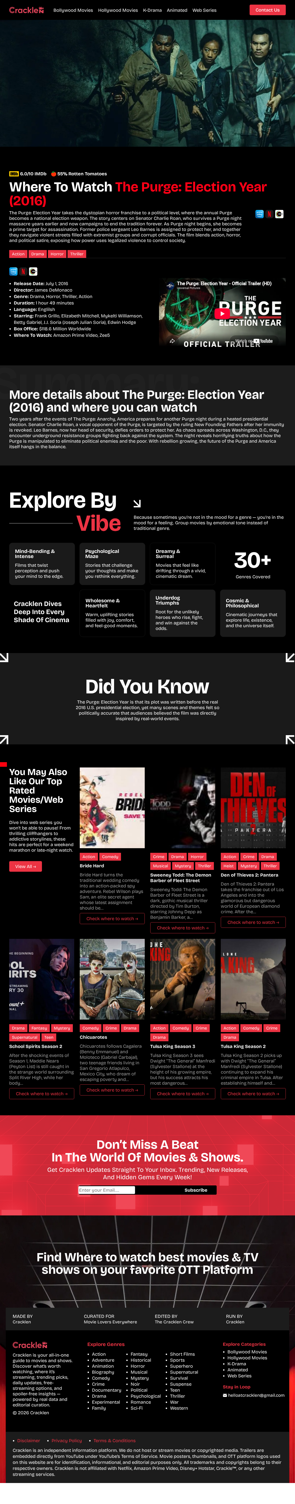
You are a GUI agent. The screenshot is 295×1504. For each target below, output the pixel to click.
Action (18, 254)
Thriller (76, 254)
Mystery (183, 865)
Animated (177, 10)
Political (139, 1390)
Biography (103, 1372)
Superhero (181, 1366)
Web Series (204, 10)
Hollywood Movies (118, 10)
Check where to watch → (112, 918)
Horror (57, 254)
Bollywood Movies (73, 10)
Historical (141, 1360)
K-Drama (152, 10)
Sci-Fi (137, 1408)
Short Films (182, 1354)
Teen (48, 1037)
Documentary (106, 1390)
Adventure (103, 1360)
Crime (158, 856)
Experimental (106, 1402)
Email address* (126, 1190)
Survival (179, 1378)
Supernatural (24, 1037)
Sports (177, 1360)
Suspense (181, 1384)
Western (179, 1408)
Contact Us (268, 10)
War (174, 1402)
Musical (160, 865)
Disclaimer (28, 1440)
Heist (229, 865)
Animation (103, 1366)
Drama (37, 254)
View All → (25, 866)
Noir (135, 1384)
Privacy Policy (67, 1440)
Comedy (110, 856)
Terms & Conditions (115, 1440)
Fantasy (39, 1028)
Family (99, 1408)
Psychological (146, 1396)
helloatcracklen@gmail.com (256, 1395)
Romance (141, 1402)
